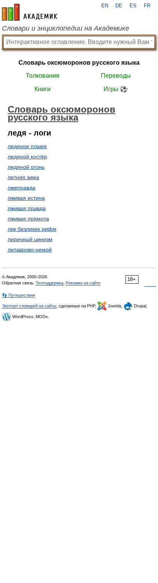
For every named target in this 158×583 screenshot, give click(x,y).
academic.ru (29, 12)
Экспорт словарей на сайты (29, 306)
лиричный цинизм (30, 239)
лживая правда (27, 208)
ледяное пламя (27, 146)
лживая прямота (28, 219)
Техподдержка (49, 283)
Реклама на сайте (83, 283)
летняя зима (23, 177)
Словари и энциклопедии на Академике (65, 28)
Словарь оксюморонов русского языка (79, 62)
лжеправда (21, 188)
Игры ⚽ (116, 89)
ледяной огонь (26, 167)
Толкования (42, 75)
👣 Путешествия (18, 295)
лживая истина (26, 198)
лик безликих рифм (32, 229)
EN (104, 5)
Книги (43, 89)
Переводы (116, 75)
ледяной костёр (27, 157)
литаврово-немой (30, 250)
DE (118, 5)
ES (133, 5)
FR (147, 5)
